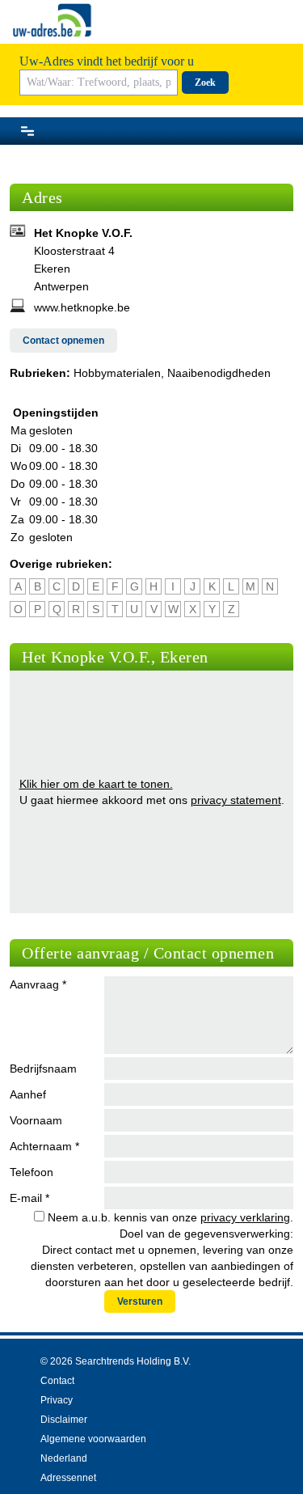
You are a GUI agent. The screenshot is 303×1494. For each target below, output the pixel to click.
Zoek (205, 82)
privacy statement (236, 800)
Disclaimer (63, 1419)
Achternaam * (44, 1146)
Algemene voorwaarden (93, 1439)
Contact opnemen (63, 340)
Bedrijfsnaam (43, 1068)
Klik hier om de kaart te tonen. (96, 783)
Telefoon (31, 1172)
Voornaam (36, 1120)
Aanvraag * (38, 984)
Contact (57, 1380)
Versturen (139, 1301)
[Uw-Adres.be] (53, 20)
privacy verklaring (245, 1217)
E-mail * (29, 1197)
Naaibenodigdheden (219, 372)
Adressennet (68, 1477)
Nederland (63, 1458)
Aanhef (28, 1094)
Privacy (56, 1400)
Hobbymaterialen (117, 372)
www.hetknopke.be (82, 307)
